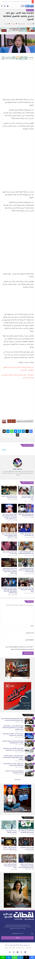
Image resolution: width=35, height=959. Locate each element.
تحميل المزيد (17, 779)
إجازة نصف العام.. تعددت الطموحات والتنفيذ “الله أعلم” (10, 866)
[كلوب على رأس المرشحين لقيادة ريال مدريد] (26, 841)
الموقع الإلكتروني (29, 640)
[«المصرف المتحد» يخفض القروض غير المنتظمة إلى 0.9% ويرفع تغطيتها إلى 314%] (26, 858)
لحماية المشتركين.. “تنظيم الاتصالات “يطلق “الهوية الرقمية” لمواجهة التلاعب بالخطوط (13, 757)
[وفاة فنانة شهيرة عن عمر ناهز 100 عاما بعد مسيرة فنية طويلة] (26, 582)
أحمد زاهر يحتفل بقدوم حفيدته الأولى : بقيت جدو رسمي (27, 498)
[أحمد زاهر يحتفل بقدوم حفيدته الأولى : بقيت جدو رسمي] (26, 490)
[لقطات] (27, 6)
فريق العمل (28, 947)
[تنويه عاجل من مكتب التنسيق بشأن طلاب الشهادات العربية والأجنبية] (29, 743)
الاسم (32, 626)
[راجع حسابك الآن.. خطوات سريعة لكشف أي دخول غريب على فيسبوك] (29, 736)
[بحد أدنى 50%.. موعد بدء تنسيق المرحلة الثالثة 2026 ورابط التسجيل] (29, 766)
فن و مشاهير (30, 10)
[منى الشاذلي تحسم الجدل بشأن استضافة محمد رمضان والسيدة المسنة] (26, 562)
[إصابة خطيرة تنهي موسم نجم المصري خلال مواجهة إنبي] (26, 824)
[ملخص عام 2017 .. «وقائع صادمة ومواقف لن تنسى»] (9, 841)
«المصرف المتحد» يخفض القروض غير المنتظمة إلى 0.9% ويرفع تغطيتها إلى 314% (26, 866)
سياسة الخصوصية (20, 947)
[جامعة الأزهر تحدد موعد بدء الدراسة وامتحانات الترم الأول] (29, 773)
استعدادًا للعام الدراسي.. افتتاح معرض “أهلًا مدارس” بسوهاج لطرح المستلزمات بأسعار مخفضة (13, 727)
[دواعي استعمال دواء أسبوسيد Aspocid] (9, 824)
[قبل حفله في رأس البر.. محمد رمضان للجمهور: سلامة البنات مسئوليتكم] (9, 527)
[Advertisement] (17, 80)
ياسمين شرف (30, 23)
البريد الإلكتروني (29, 633)
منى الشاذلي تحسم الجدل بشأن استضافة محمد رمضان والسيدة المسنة (26, 570)
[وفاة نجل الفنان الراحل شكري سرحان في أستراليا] (9, 490)
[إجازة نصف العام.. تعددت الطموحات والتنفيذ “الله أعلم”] (9, 858)
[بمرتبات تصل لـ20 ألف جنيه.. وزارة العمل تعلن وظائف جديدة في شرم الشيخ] (29, 751)
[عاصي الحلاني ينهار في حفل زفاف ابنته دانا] (9, 546)
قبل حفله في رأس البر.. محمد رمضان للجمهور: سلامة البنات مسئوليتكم (9, 535)
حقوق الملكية (12, 947)
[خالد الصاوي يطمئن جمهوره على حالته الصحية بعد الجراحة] (26, 546)
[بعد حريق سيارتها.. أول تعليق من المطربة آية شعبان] (26, 508)
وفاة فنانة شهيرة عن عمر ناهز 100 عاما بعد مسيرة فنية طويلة (26, 590)
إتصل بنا (6, 947)
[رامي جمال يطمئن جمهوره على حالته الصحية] (26, 527)
